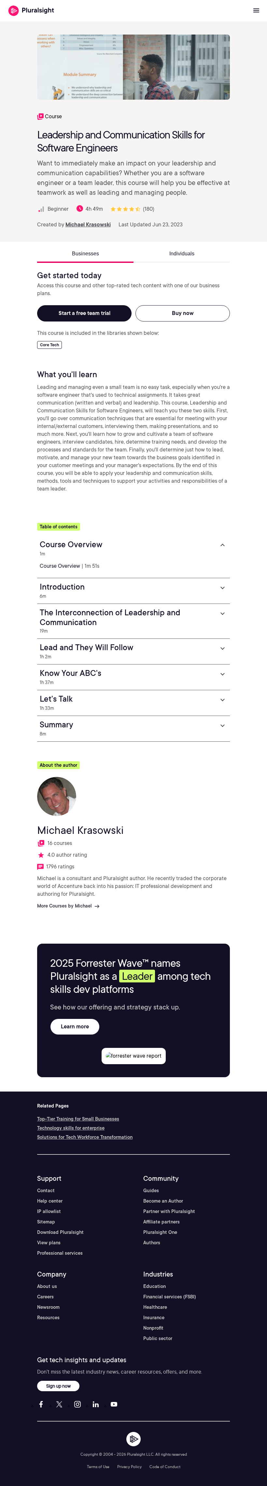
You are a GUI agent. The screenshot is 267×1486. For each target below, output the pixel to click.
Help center (50, 1201)
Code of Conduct (164, 1466)
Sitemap (46, 1221)
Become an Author (163, 1201)
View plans (49, 1242)
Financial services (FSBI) (169, 1296)
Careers (45, 1296)
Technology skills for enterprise (71, 1128)
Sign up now (58, 1386)
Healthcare (155, 1307)
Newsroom (48, 1307)
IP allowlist (49, 1211)
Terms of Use (98, 1466)
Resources (48, 1317)
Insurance (153, 1317)
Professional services (60, 1253)
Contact (46, 1190)
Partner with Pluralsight (169, 1211)
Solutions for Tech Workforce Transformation (85, 1137)
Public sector (157, 1338)
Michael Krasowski (88, 224)
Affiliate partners (161, 1221)
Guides (151, 1190)
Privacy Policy (129, 1466)
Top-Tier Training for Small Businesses (78, 1119)
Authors (151, 1242)
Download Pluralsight (60, 1232)
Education (154, 1286)
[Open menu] (256, 11)
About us (47, 1286)
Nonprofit (153, 1328)
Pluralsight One (160, 1232)
